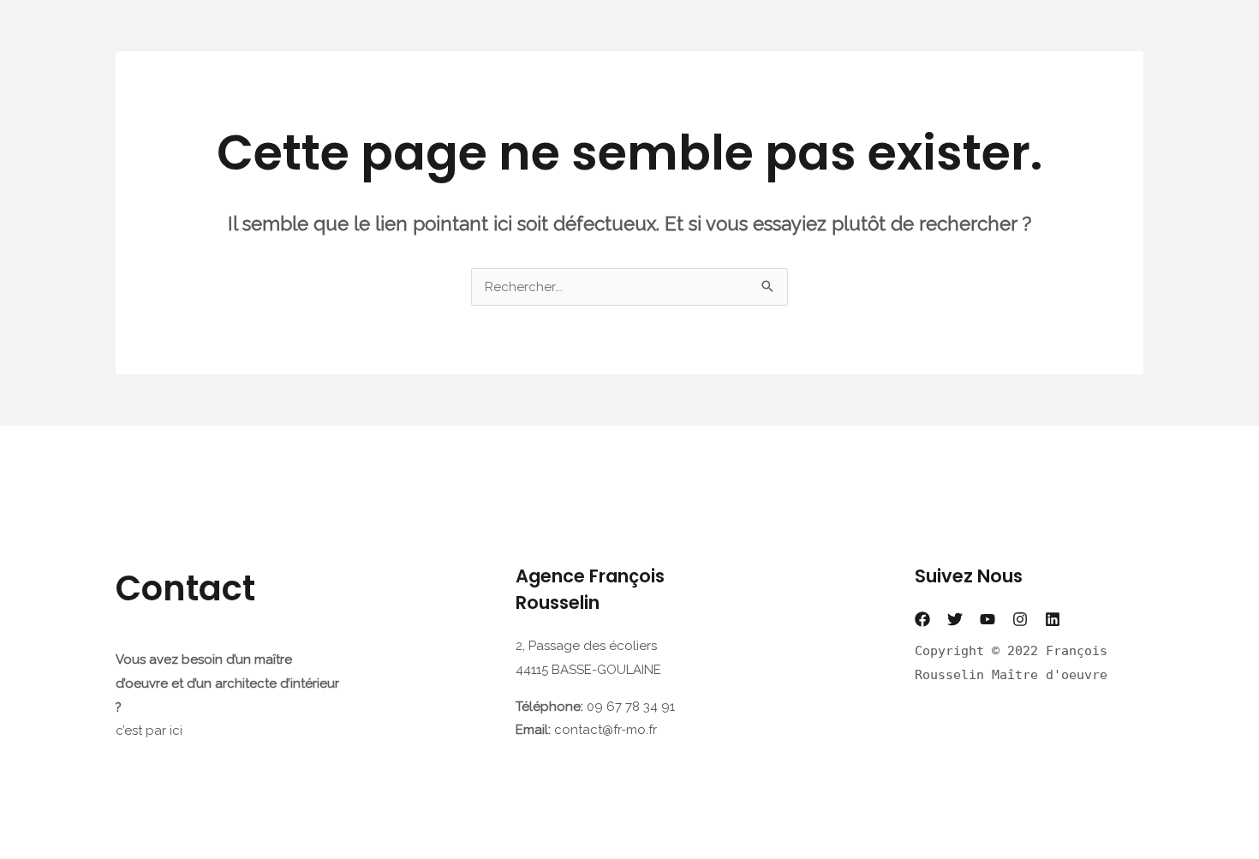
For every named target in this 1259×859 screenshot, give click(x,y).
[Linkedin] (1052, 619)
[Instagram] (1020, 619)
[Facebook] (922, 619)
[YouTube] (987, 619)
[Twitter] (955, 619)
